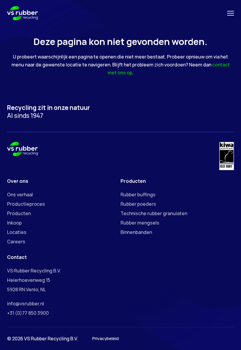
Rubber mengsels (139, 223)
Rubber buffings (137, 194)
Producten (19, 213)
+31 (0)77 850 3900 (28, 313)
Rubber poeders (138, 204)
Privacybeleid (105, 338)
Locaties (16, 232)
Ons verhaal (20, 194)
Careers (16, 241)
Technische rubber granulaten (153, 213)
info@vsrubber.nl (25, 303)
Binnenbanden (136, 232)
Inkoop (14, 223)
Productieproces (26, 204)
